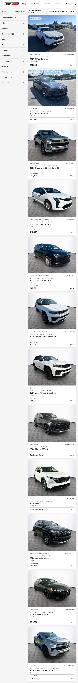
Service (58, 4)
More (68, 4)
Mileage (5, 28)
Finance (47, 4)
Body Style (6, 55)
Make (4, 45)
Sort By (47, 11)
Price (4, 23)
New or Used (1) (8, 34)
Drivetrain (5, 66)
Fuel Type (5, 61)
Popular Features (8, 83)
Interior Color (7, 77)
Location (5, 50)
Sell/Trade (35, 4)
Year (3, 39)
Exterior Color (7, 72)
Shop (24, 4)
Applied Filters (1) (9, 17)
